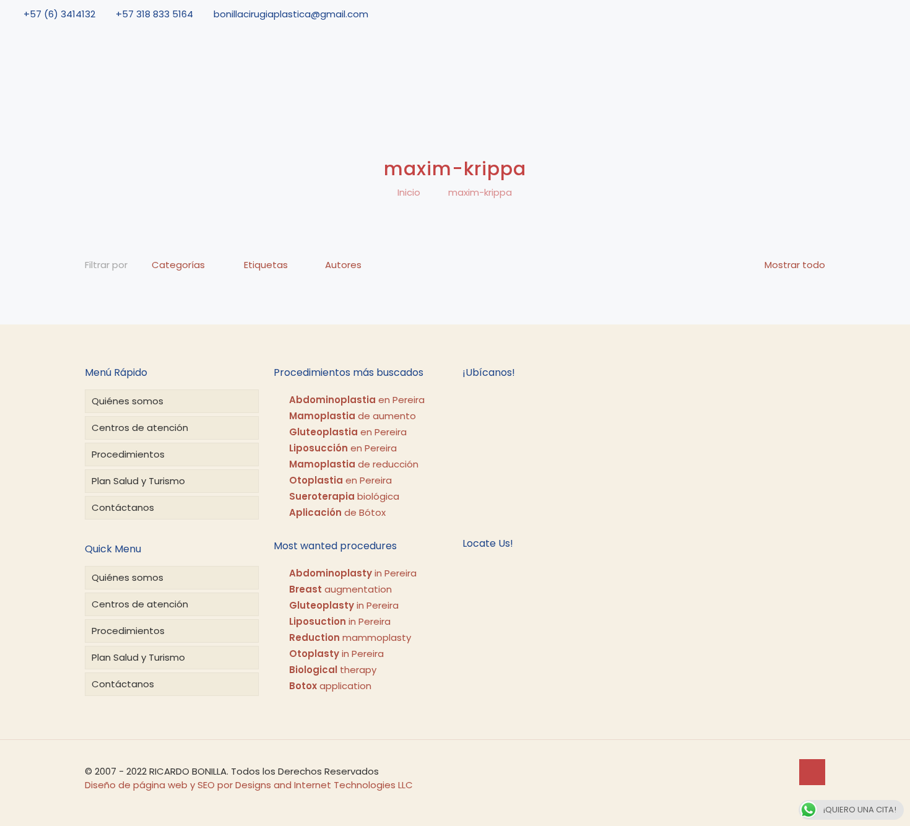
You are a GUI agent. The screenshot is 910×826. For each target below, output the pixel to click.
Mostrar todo (795, 264)
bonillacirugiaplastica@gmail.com (291, 13)
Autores (343, 264)
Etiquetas (266, 264)
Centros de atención (140, 427)
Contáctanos (123, 507)
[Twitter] (858, 14)
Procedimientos (128, 454)
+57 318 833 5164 (154, 13)
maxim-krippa (480, 192)
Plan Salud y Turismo (138, 480)
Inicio (408, 192)
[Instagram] (894, 14)
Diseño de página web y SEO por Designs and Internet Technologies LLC (249, 784)
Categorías (178, 264)
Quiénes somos (127, 400)
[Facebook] (841, 14)
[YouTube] (876, 14)
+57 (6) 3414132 (59, 13)
